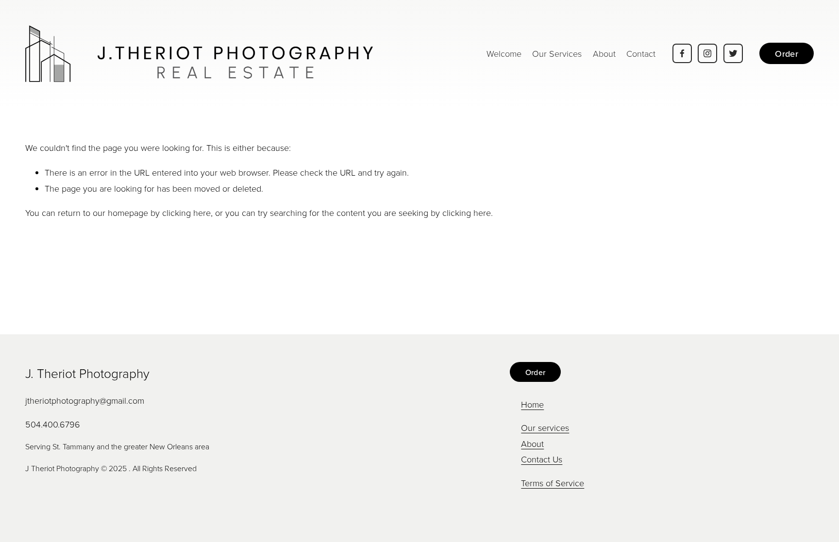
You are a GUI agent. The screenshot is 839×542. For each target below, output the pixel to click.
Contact (640, 53)
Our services (545, 427)
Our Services (557, 53)
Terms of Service (552, 483)
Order (786, 54)
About (604, 53)
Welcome (504, 53)
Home (532, 404)
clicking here (186, 212)
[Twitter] (733, 53)
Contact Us (541, 459)
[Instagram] (707, 53)
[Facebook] (682, 53)
